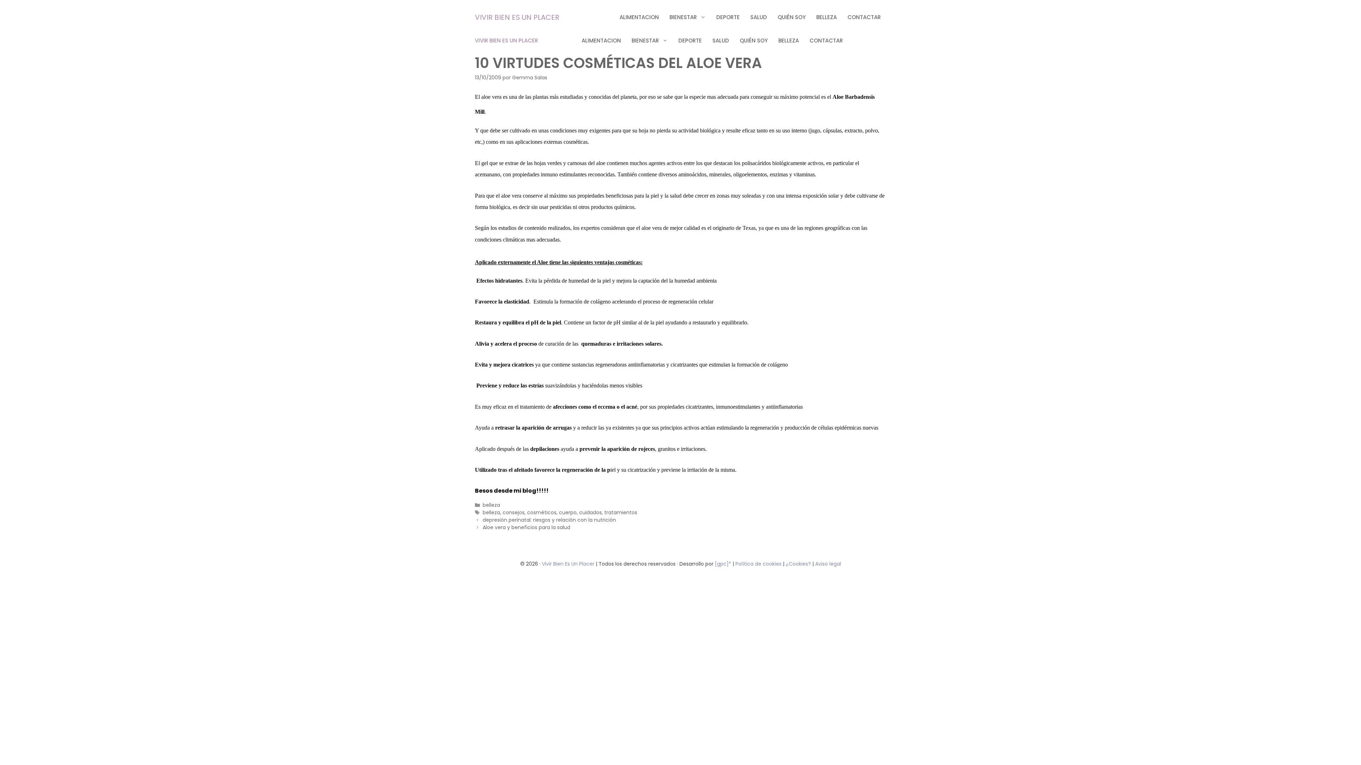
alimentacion (639, 17)
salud (758, 17)
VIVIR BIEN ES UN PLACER (517, 17)
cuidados (590, 512)
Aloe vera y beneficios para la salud (526, 527)
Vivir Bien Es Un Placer (569, 563)
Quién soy (792, 17)
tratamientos (620, 512)
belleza (826, 17)
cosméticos (541, 512)
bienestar (683, 17)
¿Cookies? (799, 563)
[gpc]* (723, 563)
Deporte (728, 17)
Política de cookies (758, 563)
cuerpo (568, 512)
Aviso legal (828, 563)
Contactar (864, 17)
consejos (514, 512)
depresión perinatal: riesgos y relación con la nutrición (549, 519)
